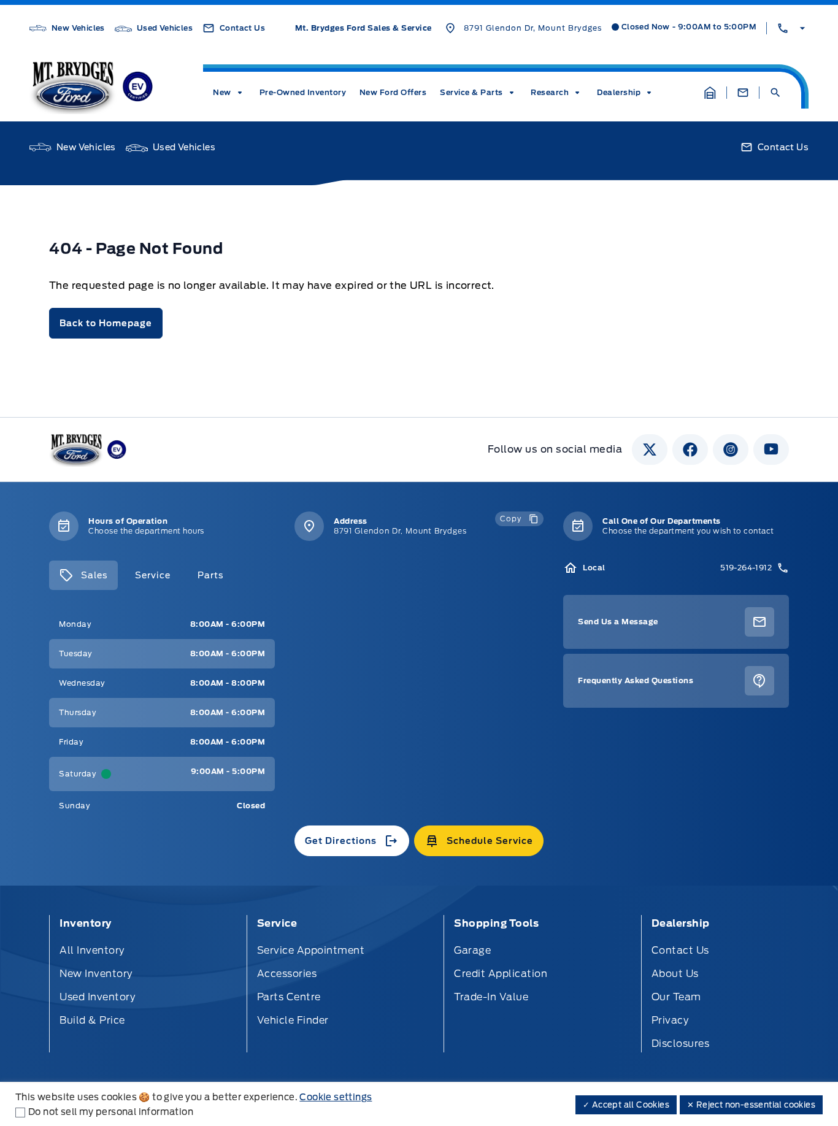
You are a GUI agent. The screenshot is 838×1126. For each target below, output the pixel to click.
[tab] (83, 575)
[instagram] (730, 449)
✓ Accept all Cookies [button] (626, 1104)
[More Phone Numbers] (793, 28)
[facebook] (690, 449)
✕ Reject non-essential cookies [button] (751, 1104)
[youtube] (771, 449)
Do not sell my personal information (110, 1111)
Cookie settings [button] (335, 1097)
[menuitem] (229, 92)
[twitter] (649, 449)
